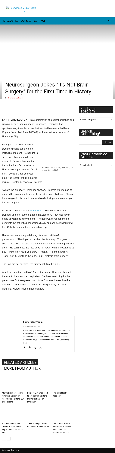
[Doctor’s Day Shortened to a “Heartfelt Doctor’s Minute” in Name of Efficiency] (38, 382)
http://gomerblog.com (31, 326)
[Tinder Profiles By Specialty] (64, 382)
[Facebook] (4, 2)
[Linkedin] (14, 2)
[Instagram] (9, 2)
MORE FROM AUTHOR (22, 368)
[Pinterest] (19, 2)
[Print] (33, 303)
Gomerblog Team (15, 98)
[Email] (26, 303)
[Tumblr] (24, 2)
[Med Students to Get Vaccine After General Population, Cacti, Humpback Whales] (64, 413)
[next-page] (9, 438)
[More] (40, 303)
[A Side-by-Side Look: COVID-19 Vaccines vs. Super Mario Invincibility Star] (13, 413)
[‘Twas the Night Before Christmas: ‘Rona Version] (38, 413)
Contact (39, 20)
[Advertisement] (78, 10)
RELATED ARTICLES (20, 362)
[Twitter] (29, 2)
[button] (109, 21)
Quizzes (26, 20)
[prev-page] (4, 438)
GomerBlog (36, 210)
